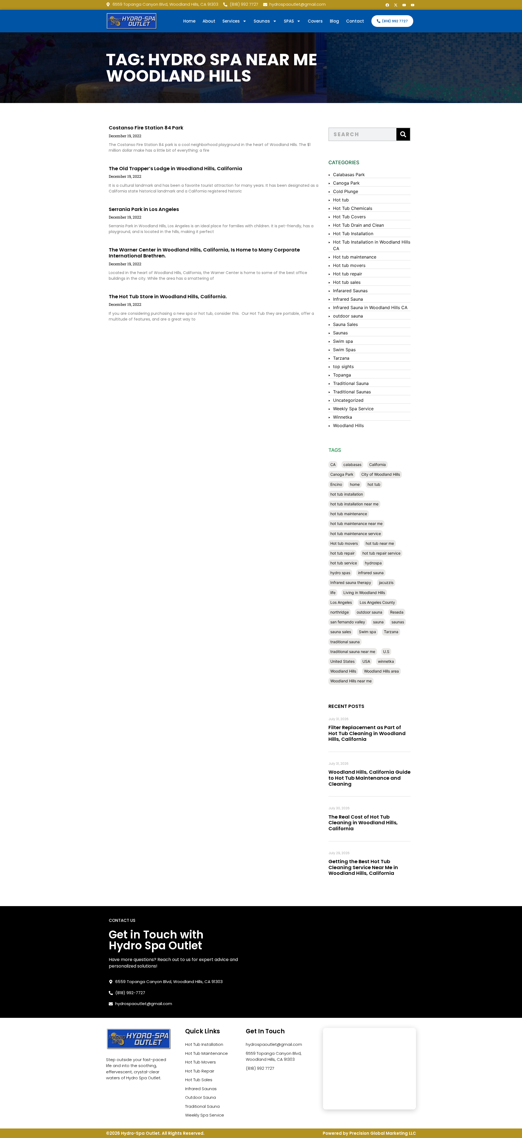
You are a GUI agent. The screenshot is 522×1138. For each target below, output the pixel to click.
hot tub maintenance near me (356, 523)
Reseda (396, 612)
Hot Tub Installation (353, 233)
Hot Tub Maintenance (206, 1053)
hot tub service (343, 563)
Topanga (342, 375)
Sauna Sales (345, 324)
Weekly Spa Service (353, 408)
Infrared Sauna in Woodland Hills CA (370, 307)
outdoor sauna (348, 316)
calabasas (352, 464)
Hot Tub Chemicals (352, 208)
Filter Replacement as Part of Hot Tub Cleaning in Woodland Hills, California (367, 733)
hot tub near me (380, 543)
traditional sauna (345, 641)
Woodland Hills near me (351, 681)
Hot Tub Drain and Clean (358, 225)
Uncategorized (348, 400)
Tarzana (341, 358)
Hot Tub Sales (198, 1080)
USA (366, 661)
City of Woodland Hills (380, 474)
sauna (378, 622)
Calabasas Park (349, 174)
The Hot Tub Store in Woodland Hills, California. (168, 296)
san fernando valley (347, 622)
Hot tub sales (347, 282)
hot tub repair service (381, 553)
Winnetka (342, 417)
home (355, 484)
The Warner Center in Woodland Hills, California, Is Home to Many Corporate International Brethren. (204, 252)
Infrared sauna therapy (350, 582)
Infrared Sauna (348, 299)
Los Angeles (341, 602)
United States (342, 661)
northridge (339, 612)
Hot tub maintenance (354, 257)
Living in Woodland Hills (364, 592)
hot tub (374, 484)
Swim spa (343, 341)
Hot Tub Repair (199, 1071)
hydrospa (373, 563)
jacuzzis (386, 582)
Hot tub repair (347, 273)
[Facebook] (387, 4)
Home (189, 21)
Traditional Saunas (352, 391)
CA (332, 464)
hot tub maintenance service (355, 533)
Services (231, 21)
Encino (336, 484)
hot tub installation (346, 494)
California (377, 464)
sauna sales (340, 631)
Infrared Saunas (201, 1089)
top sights (343, 366)
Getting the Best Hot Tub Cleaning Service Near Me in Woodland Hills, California (363, 867)
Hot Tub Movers (200, 1062)
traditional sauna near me (352, 651)
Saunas (340, 332)
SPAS (289, 21)
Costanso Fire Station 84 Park (146, 127)
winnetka (386, 661)
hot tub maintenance (348, 513)
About (209, 21)
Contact (355, 21)
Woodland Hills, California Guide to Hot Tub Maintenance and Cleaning (369, 778)
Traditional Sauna (351, 383)
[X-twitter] (395, 4)
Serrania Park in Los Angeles (144, 209)
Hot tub (341, 200)
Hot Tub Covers (349, 216)
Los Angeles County (377, 602)
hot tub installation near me (354, 504)
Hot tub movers (349, 265)
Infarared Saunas (350, 290)
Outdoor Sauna (200, 1097)
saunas (397, 622)
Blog (334, 21)
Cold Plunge (345, 191)
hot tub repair (342, 553)
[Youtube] (404, 4)
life (332, 592)
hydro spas (340, 572)
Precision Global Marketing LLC (382, 1133)
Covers (315, 21)
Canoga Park (346, 183)
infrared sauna (371, 572)
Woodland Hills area (381, 671)
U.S (386, 651)
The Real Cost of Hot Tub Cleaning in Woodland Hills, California (363, 822)
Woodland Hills (348, 425)
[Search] (403, 134)
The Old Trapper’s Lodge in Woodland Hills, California (175, 168)
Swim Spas (344, 349)
